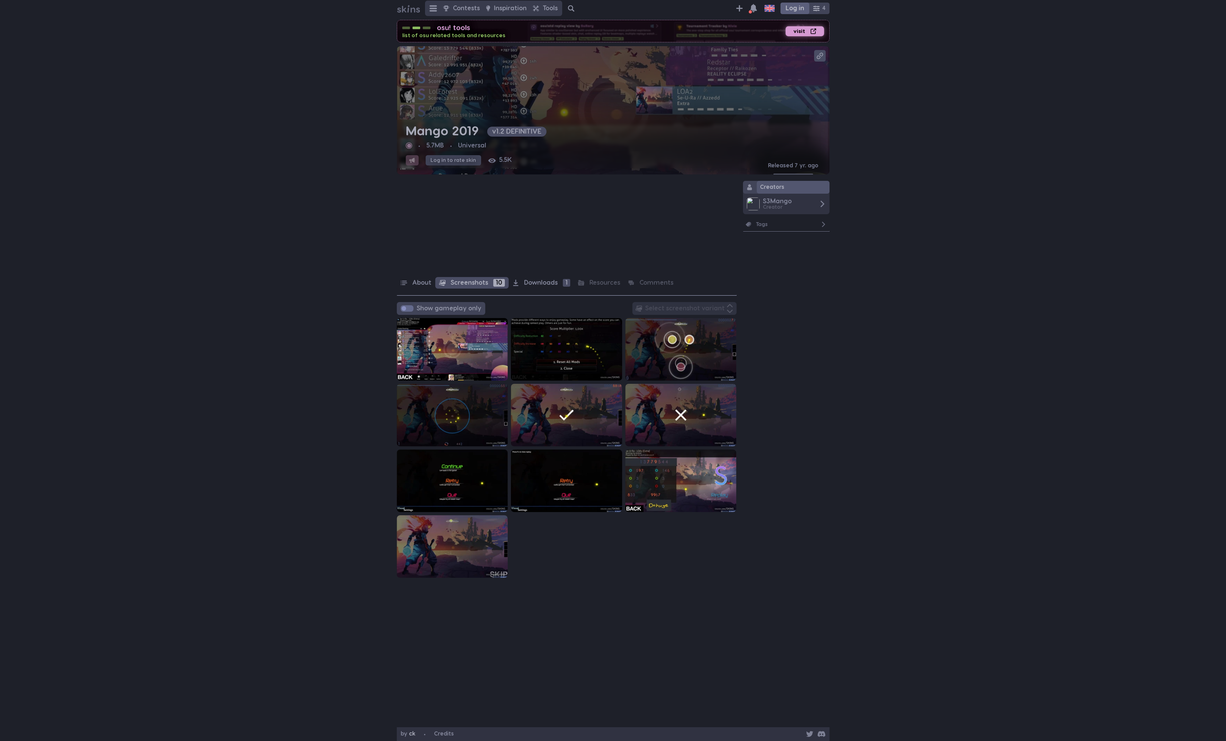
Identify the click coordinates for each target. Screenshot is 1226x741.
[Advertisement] (567, 226)
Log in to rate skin (453, 160)
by (408, 734)
